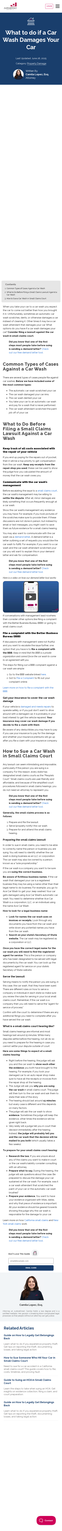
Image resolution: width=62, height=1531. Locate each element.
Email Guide (31, 1268)
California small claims (36, 1220)
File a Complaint (25, 678)
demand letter (22, 537)
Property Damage (36, 63)
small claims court (47, 490)
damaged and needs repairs (35, 706)
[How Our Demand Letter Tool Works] (31, 596)
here (43, 674)
